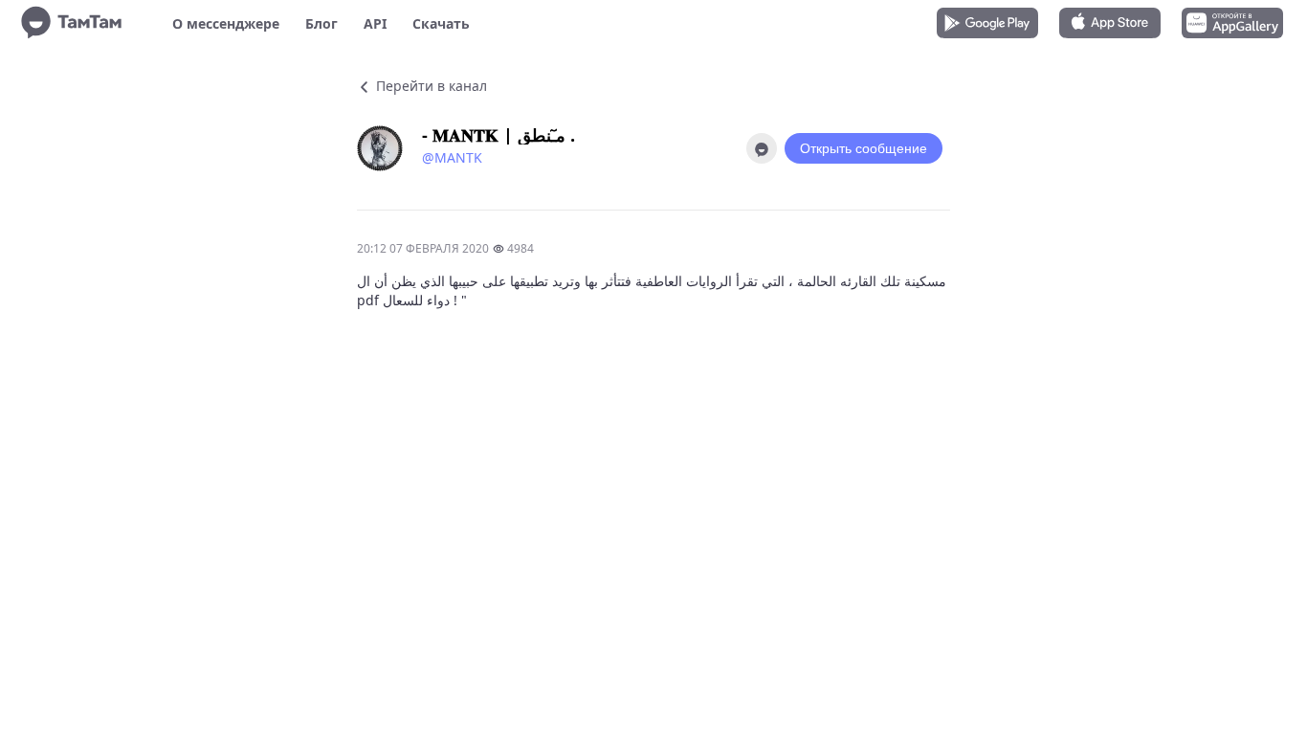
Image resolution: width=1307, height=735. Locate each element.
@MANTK (452, 157)
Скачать (441, 23)
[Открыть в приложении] (761, 148)
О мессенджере (225, 23)
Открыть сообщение (863, 148)
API (375, 23)
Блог (321, 23)
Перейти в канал (429, 86)
